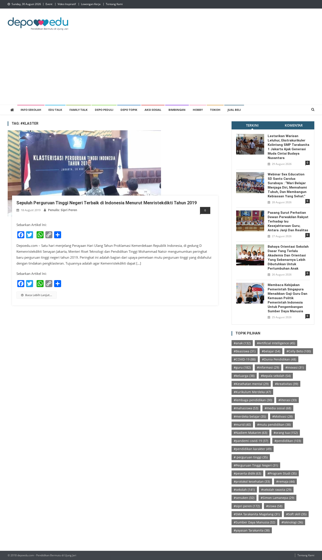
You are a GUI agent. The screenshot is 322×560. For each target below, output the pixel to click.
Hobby (198, 110)
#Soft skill (296, 514)
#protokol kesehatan (252, 481)
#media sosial (278, 408)
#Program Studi (282, 473)
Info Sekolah (31, 110)
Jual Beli (234, 110)
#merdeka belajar (250, 416)
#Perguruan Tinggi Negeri (256, 465)
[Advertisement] (161, 71)
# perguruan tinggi (251, 457)
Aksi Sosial (153, 110)
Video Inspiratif (67, 4)
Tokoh (215, 110)
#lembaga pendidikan (253, 400)
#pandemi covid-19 (251, 441)
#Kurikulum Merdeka (252, 392)
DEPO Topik (128, 110)
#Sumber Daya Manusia (254, 522)
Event (49, 4)
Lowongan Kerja (91, 4)
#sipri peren (247, 506)
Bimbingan (177, 110)
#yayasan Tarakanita (252, 530)
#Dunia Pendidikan (279, 359)
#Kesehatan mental (251, 384)
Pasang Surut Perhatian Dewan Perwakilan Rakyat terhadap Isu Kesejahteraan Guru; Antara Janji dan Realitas (288, 221)
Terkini (252, 125)
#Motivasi (282, 416)
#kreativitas (286, 384)
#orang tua (286, 433)
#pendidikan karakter (252, 449)
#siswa (274, 506)
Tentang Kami (114, 4)
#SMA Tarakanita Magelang (257, 514)
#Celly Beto (299, 351)
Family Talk (78, 110)
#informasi (268, 367)
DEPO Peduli (104, 110)
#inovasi (294, 367)
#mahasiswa (246, 408)
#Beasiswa (244, 351)
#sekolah (244, 490)
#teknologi (292, 522)
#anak (242, 343)
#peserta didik (247, 473)
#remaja (285, 481)
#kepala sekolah (276, 376)
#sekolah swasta (276, 490)
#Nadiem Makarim (250, 433)
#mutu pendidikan (274, 424)
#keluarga (244, 376)
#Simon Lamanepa (277, 498)
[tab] (252, 125)
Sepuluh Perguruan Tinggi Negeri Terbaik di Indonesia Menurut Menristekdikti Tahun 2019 (106, 202)
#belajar (271, 351)
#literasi (287, 400)
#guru (242, 367)
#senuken (244, 498)
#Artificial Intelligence (276, 343)
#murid (242, 424)
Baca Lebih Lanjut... (38, 295)
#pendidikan (287, 441)
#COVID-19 (245, 359)
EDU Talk (55, 110)
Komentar (294, 125)
